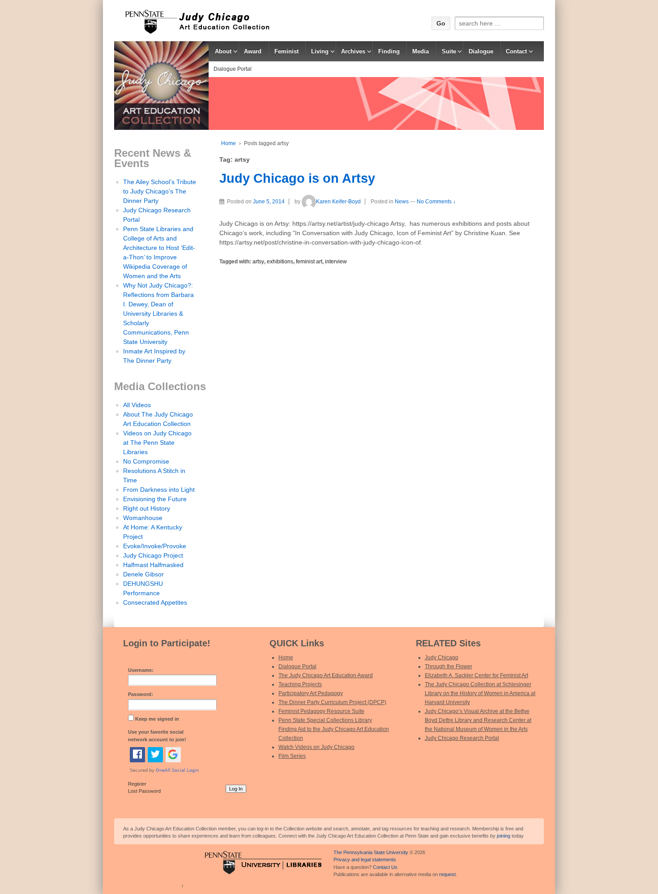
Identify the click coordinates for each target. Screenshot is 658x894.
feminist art (309, 261)
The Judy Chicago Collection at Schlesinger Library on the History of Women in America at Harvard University (480, 693)
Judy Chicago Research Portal (462, 738)
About (223, 51)
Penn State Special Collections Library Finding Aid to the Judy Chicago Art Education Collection (333, 729)
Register (137, 784)
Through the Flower (448, 666)
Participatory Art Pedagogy (310, 693)
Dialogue (481, 51)
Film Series (292, 756)
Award (252, 51)
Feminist (286, 51)
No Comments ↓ (436, 201)
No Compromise (146, 461)
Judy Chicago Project (153, 555)
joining (503, 835)
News (402, 201)
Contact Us (385, 867)
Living (320, 51)
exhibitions (280, 261)
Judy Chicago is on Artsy (297, 178)
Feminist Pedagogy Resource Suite (321, 711)
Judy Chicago (441, 657)
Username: (141, 670)
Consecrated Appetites (155, 602)
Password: (140, 694)
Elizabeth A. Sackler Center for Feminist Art (476, 675)
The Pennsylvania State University (370, 852)
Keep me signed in (157, 719)
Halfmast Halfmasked (153, 564)
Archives (353, 51)
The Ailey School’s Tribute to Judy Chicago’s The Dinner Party (159, 191)
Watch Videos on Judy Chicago (316, 747)
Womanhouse (142, 517)
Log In (236, 788)
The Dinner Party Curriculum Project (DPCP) (332, 702)
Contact (516, 51)
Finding (389, 51)
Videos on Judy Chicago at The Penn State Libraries (157, 443)
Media (420, 51)
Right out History (146, 508)
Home (228, 143)
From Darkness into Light (159, 489)
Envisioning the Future (155, 499)
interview (336, 261)
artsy (258, 261)
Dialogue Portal (233, 69)
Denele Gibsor (143, 574)
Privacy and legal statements (364, 859)
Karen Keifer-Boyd (338, 201)
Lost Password (144, 791)
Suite (449, 51)
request (447, 874)
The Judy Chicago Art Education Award (325, 675)
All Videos (137, 404)
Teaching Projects (300, 684)
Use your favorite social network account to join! (157, 735)
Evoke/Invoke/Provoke (154, 546)
